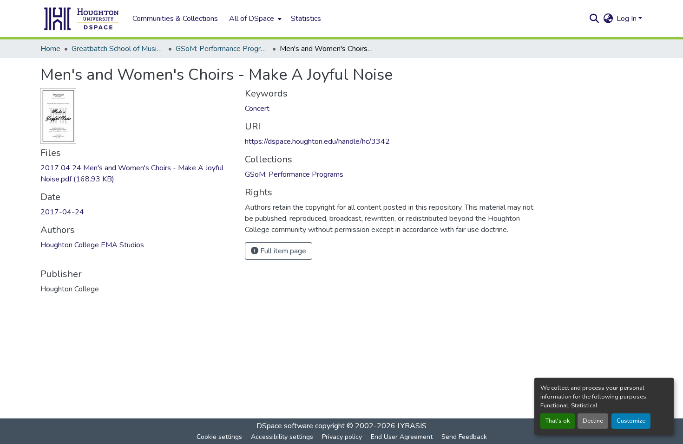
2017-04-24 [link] (62, 212)
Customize (631, 421)
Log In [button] (627, 18)
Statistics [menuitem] (306, 18)
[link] (137, 173)
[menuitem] (254, 18)
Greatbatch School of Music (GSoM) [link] (118, 49)
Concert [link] (257, 108)
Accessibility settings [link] (282, 436)
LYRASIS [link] (412, 426)
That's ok (557, 421)
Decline (593, 421)
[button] (81, 18)
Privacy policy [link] (342, 436)
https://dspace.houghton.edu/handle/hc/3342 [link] (317, 141)
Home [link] (50, 49)
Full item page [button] (282, 251)
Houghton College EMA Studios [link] (92, 245)
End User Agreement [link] (402, 436)
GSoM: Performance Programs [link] (222, 49)
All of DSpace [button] (251, 18)
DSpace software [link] (284, 426)
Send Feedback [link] (464, 436)
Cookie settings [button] (219, 436)
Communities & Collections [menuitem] (175, 18)
